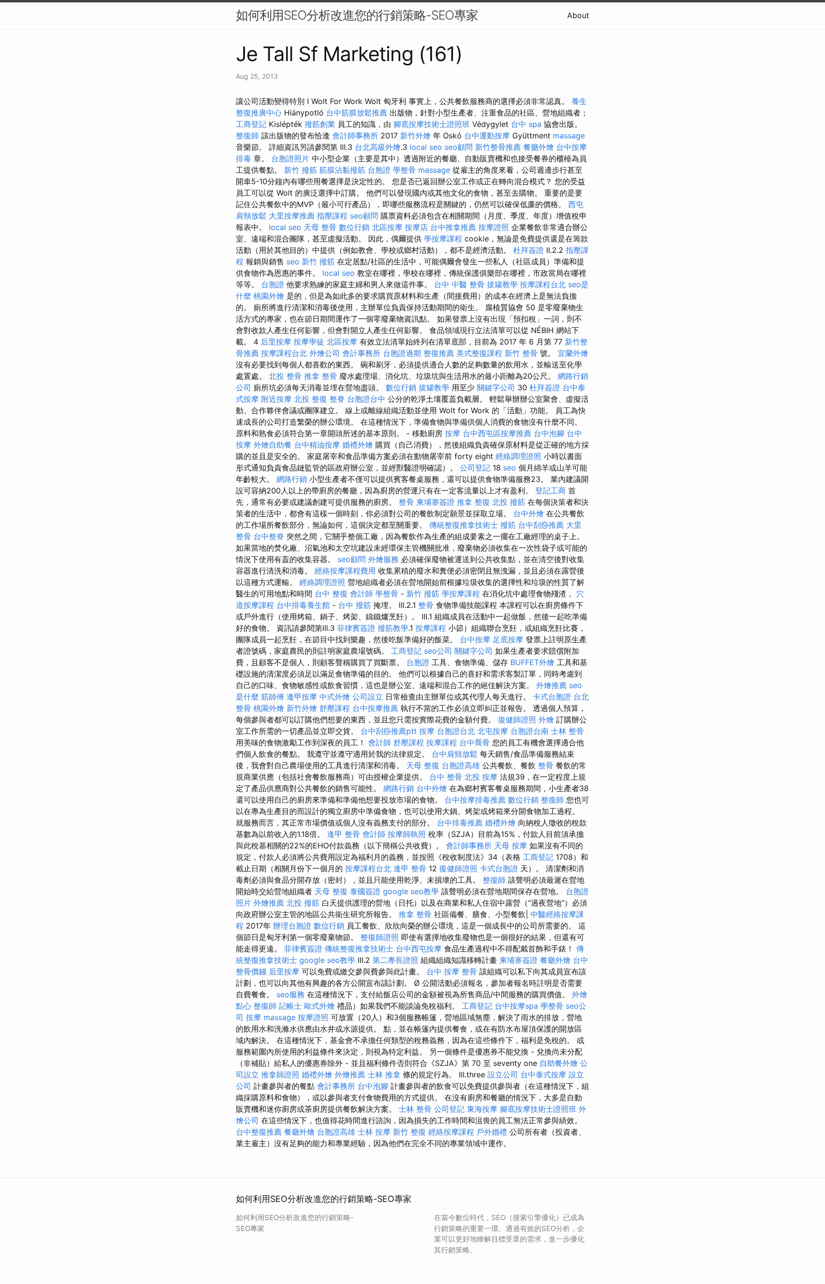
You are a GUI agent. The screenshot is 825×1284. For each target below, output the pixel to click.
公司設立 (367, 696)
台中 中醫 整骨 (459, 284)
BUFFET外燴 (532, 662)
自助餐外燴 (558, 1063)
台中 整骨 (445, 777)
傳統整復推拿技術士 (463, 525)
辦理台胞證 (292, 925)
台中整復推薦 (259, 1132)
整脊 (337, 399)
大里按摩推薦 (292, 215)
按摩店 (416, 227)
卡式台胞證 (552, 696)
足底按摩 (508, 639)
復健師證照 (517, 719)
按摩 (452, 433)
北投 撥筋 (508, 502)
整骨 (406, 502)
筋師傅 (272, 696)
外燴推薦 (551, 685)
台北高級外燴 (378, 147)
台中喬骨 (474, 742)
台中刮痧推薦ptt (388, 731)
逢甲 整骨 (343, 834)
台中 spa (526, 124)
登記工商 (550, 490)
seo (292, 261)
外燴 (546, 719)
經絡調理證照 (518, 456)
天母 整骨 (320, 227)
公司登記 (475, 467)
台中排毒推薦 (460, 822)
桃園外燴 (269, 296)
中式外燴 (334, 696)
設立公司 (502, 1074)
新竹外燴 (415, 135)
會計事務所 (361, 353)
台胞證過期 (402, 353)
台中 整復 (331, 593)
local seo (426, 147)
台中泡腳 (549, 433)
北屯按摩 (492, 731)
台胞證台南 (529, 731)
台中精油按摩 (317, 444)
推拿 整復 (473, 502)
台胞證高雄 (461, 765)
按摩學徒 (309, 341)
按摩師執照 (407, 834)
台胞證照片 (290, 158)
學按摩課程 (443, 238)
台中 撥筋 (354, 605)
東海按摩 (482, 1109)
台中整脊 (269, 536)
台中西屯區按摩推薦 (497, 433)
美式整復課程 (479, 353)
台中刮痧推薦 (541, 525)
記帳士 (290, 1006)
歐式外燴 (319, 1006)
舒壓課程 (334, 708)
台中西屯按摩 (419, 948)
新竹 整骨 (521, 353)
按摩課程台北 (543, 284)
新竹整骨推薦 (498, 147)
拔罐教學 (502, 284)
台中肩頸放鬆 (454, 754)
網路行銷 (291, 479)
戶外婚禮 (491, 1132)
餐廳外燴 (538, 147)
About (578, 15)
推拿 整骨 (320, 376)
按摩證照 (493, 227)
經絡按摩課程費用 (345, 570)
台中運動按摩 (487, 135)
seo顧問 (458, 147)
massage (569, 135)
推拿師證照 (280, 1074)
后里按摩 (276, 341)
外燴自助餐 (273, 444)
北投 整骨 (285, 376)
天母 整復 (422, 765)
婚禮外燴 (357, 444)
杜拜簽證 (528, 250)
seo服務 (290, 994)
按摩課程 (430, 628)
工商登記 (251, 124)
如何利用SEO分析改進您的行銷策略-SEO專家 (357, 15)
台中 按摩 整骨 (451, 971)
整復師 (247, 135)
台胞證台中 (366, 399)
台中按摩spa (516, 1006)
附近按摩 (276, 399)
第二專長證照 (395, 960)
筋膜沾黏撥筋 (342, 170)
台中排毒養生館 (303, 605)
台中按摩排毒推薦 (475, 799)
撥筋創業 (320, 124)
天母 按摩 (510, 845)
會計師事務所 (355, 135)
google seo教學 (411, 891)
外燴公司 (324, 353)
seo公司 (438, 651)
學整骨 (404, 170)
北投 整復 (310, 399)
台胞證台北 (456, 731)
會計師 (361, 593)
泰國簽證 (365, 891)
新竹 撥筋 (300, 170)
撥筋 (508, 525)
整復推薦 (438, 353)
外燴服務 (383, 559)
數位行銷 (354, 227)
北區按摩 (387, 227)
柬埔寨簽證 (435, 502)
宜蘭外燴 (573, 353)
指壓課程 (332, 215)
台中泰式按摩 (543, 1074)
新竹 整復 (409, 1132)
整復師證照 (379, 937)
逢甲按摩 (301, 696)
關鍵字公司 (496, 387)
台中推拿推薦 (453, 227)
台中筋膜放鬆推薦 (356, 112)
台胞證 (379, 170)
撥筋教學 (393, 628)
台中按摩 (475, 639)
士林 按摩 (374, 1132)
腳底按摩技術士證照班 (431, 124)
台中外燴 (528, 513)
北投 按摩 (481, 777)
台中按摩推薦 (375, 708)
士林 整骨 (567, 731)
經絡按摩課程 (451, 1132)
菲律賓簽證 (356, 628)
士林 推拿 (384, 1074)
